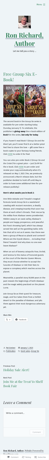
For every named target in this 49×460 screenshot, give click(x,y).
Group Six (35, 351)
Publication (10, 351)
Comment (37, 432)
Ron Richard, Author (24, 39)
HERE (10, 154)
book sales (25, 351)
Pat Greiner (10, 348)
